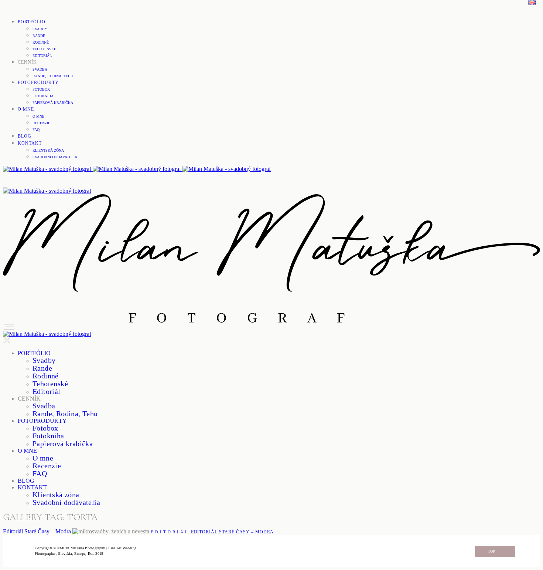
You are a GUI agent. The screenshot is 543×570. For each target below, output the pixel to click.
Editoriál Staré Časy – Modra (37, 531)
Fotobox (41, 89)
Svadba (40, 69)
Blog (24, 136)
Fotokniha (43, 96)
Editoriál (42, 56)
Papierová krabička (53, 103)
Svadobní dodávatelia (55, 157)
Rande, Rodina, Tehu (53, 76)
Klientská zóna (48, 150)
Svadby (40, 29)
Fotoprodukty (38, 82)
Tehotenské (44, 49)
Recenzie (41, 123)
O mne (26, 109)
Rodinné (41, 42)
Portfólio (31, 21)
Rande (39, 36)
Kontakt (30, 143)
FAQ (36, 130)
